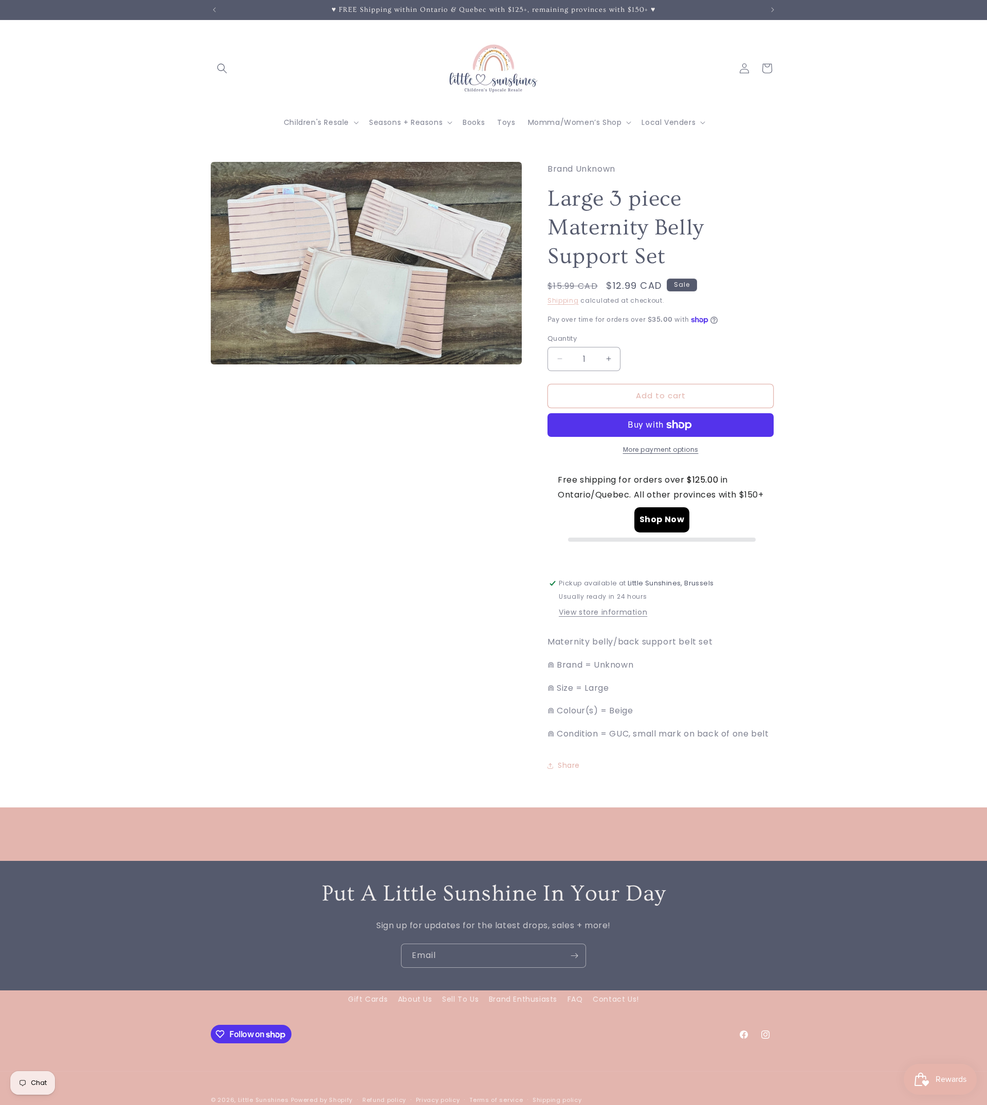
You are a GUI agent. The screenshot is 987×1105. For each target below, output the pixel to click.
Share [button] (569, 765)
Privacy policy (438, 1100)
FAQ (575, 999)
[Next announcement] (772, 10)
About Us (415, 999)
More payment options (661, 449)
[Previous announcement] (214, 10)
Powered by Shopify (322, 1100)
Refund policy (384, 1100)
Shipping (563, 300)
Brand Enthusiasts (523, 999)
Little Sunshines (263, 1100)
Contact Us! (616, 999)
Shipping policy (557, 1100)
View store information (603, 612)
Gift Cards (368, 999)
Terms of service (496, 1100)
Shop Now (662, 519)
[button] (222, 68)
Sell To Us (460, 999)
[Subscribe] (574, 956)
